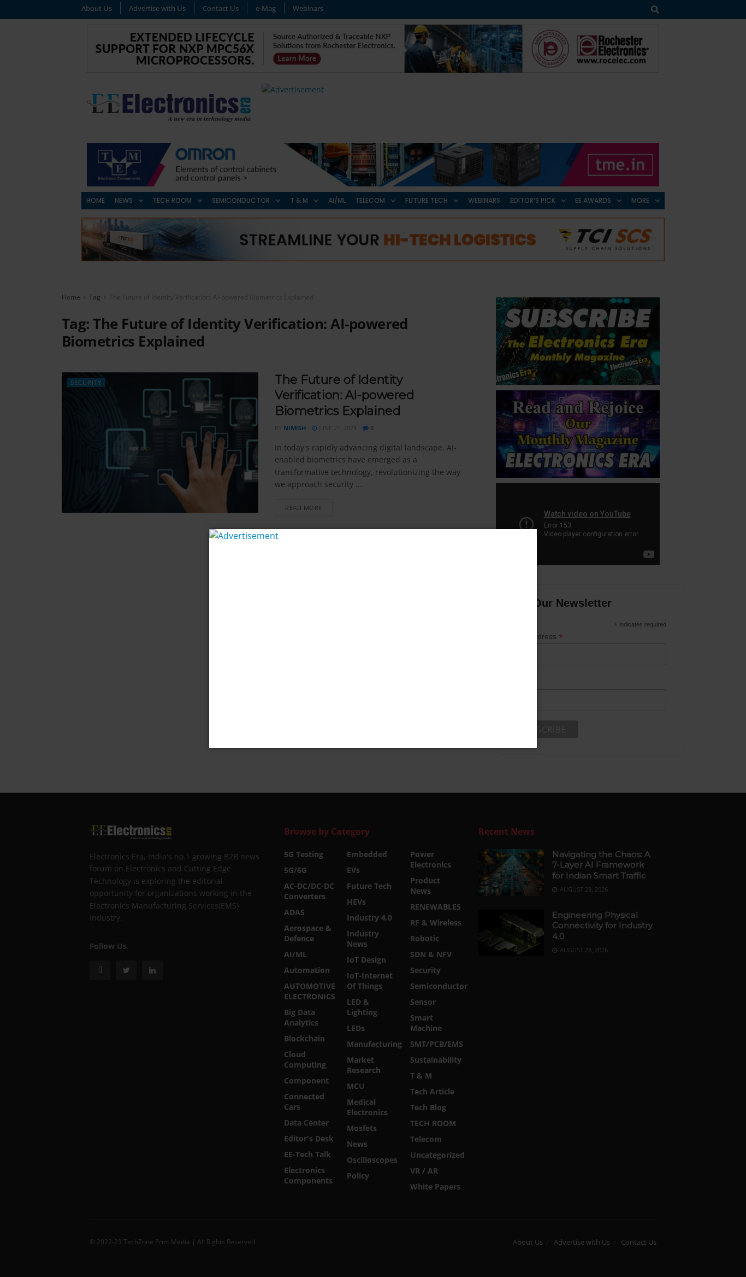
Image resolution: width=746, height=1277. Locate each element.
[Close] (527, 538)
